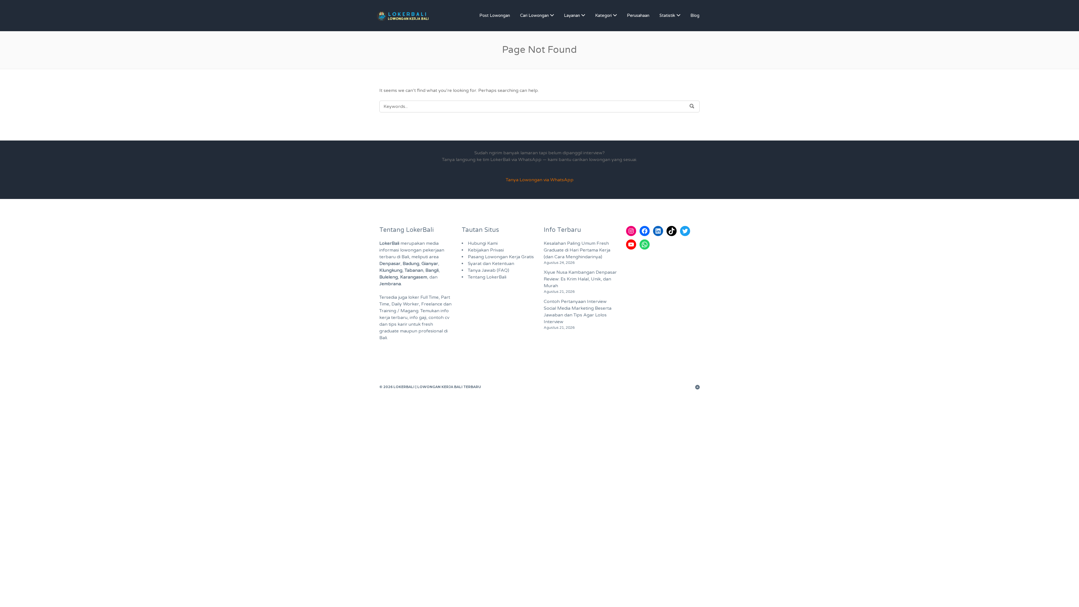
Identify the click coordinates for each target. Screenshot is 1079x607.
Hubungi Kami (483, 243)
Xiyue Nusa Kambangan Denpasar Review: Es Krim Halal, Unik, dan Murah (580, 279)
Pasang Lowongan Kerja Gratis (501, 257)
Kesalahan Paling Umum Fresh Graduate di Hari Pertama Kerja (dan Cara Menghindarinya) (577, 250)
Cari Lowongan (534, 15)
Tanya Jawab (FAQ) (488, 270)
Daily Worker (405, 304)
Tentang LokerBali (487, 277)
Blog (694, 15)
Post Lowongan (494, 15)
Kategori (603, 15)
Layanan (572, 15)
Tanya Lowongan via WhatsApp (539, 180)
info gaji (418, 317)
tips (392, 324)
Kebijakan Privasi (486, 250)
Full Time (429, 297)
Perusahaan (638, 15)
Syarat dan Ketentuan (491, 263)
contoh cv (439, 317)
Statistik (667, 15)
